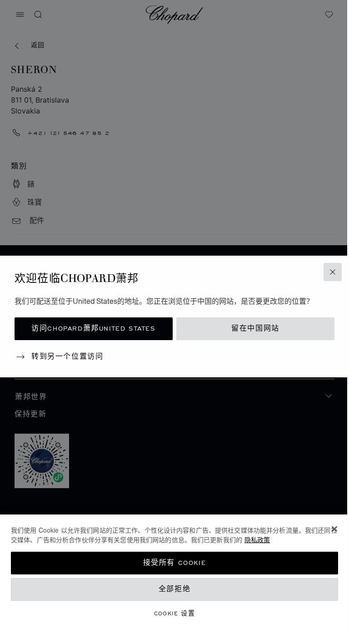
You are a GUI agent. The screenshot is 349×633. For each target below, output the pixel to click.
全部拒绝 (174, 589)
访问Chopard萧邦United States (93, 328)
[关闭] (334, 529)
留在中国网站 (255, 328)
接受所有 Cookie (174, 563)
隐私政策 (257, 539)
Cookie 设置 (174, 613)
